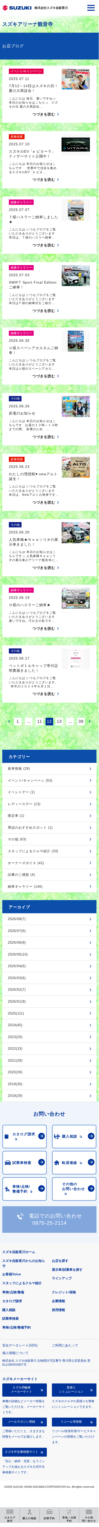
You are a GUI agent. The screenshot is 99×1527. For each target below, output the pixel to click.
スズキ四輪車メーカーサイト (21, 1389)
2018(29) (15, 1096)
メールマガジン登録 (21, 1421)
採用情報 (58, 1310)
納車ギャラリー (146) (25, 886)
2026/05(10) (18, 954)
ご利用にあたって (65, 1345)
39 (81, 721)
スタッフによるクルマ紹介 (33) (33, 851)
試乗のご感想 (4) (21, 875)
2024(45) (15, 1025)
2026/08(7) (17, 919)
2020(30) (15, 1072)
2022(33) (15, 1048)
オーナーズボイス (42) (26, 863)
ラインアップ (62, 1278)
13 (59, 721)
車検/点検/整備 (13, 1292)
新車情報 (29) (19, 768)
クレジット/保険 (64, 1292)
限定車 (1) (16, 816)
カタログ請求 (12, 1301)
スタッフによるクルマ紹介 (22, 1283)
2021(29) (15, 1060)
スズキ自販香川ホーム (18, 1252)
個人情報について (15, 1353)
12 (49, 721)
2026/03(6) (17, 978)
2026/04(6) (17, 966)
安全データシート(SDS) (19, 1345)
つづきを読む (43, 114)
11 (39, 721)
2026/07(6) (17, 931)
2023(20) (15, 1037)
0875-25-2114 (49, 1223)
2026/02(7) (17, 989)
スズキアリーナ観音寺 (27, 24)
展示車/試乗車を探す (67, 1270)
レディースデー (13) (24, 804)
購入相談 (8, 1310)
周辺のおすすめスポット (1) (30, 827)
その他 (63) (17, 839)
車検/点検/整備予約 (16, 1327)
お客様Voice (11, 1274)
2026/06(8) (17, 942)
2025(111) (16, 1013)
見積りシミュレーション (71, 1389)
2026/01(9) (17, 1001)
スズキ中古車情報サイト (21, 1452)
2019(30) (15, 1084)
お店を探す (60, 1261)
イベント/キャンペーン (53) (30, 780)
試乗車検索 (10, 1318)
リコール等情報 (71, 1421)
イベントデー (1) (21, 792)
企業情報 (58, 1301)
